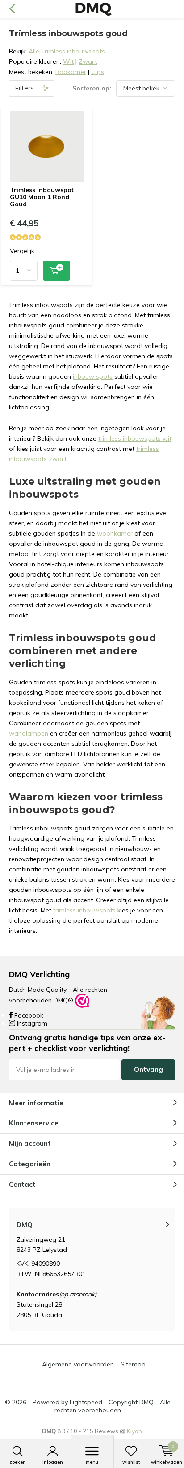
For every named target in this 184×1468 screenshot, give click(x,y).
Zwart (88, 61)
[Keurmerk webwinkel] (82, 1000)
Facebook (28, 1015)
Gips (97, 72)
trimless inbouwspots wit (134, 438)
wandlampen (28, 733)
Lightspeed (86, 1402)
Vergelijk (22, 251)
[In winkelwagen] (56, 271)
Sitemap (133, 1364)
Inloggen (52, 1462)
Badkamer (70, 72)
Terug (12, 9)
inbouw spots (93, 376)
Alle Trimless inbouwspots (67, 51)
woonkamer (115, 533)
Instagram (31, 1023)
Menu (92, 1462)
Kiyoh (134, 1431)
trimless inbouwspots (84, 910)
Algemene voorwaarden (78, 1364)
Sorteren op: (91, 88)
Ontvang (148, 1069)
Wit (68, 61)
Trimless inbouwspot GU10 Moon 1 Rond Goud (42, 197)
